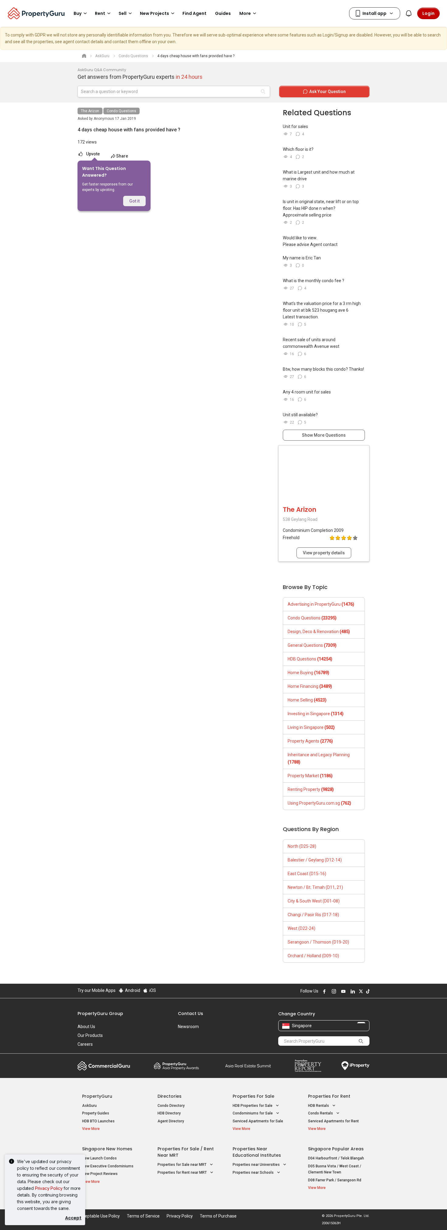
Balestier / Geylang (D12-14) (315, 860)
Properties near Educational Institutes (257, 1152)
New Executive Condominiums (107, 1166)
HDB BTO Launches (98, 1121)
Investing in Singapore (316, 713)
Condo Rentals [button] (321, 1113)
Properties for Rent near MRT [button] (183, 1172)
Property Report (307, 1066)
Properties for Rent (329, 1096)
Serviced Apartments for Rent (333, 1121)
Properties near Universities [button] (257, 1164)
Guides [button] (223, 13)
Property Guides (95, 1113)
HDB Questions (310, 659)
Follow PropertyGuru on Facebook (323, 991)
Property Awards (176, 1066)
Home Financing (310, 686)
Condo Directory (171, 1106)
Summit (248, 1066)
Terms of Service (143, 1216)
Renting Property (311, 789)
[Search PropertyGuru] (361, 1041)
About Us (86, 1026)
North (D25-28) (302, 846)
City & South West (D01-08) (314, 901)
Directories (170, 1096)
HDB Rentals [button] (319, 1106)
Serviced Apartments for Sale (258, 1121)
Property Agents (310, 741)
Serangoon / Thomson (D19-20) (318, 942)
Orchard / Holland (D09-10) (313, 955)
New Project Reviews (100, 1174)
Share (122, 156)
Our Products (90, 1035)
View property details (324, 552)
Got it (134, 201)
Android (132, 990)
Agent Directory (171, 1121)
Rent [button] (100, 13)
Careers (85, 1044)
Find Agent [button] (194, 13)
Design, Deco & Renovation (319, 631)
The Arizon (90, 111)
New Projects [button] (154, 13)
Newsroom (188, 1026)
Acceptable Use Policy (99, 1216)
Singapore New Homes (107, 1149)
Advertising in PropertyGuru (321, 604)
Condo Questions (121, 111)
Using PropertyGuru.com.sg (319, 803)
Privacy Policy (49, 1188)
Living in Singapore (311, 727)
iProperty (355, 1065)
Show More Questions (324, 435)
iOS (152, 990)
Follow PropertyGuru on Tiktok (367, 991)
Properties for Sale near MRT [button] (182, 1164)
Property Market (310, 775)
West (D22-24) (301, 928)
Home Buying (308, 672)
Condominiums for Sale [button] (253, 1113)
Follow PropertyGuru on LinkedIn (351, 991)
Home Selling (307, 700)
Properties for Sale (253, 1096)
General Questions (312, 645)
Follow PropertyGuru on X (360, 991)
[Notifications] (409, 13)
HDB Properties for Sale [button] (253, 1106)
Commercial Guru (104, 1065)
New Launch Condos (99, 1158)
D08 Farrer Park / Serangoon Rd (334, 1180)
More (245, 13)
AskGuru (89, 1106)
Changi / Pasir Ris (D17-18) (313, 914)
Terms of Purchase (218, 1216)
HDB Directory (169, 1113)
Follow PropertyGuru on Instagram (333, 991)
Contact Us (190, 1013)
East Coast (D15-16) (307, 873)
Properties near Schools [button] (254, 1172)
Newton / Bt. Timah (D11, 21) (315, 887)
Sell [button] (122, 13)
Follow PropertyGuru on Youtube (342, 991)
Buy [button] (77, 13)
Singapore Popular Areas (336, 1149)
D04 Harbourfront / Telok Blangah (336, 1158)
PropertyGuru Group (100, 1013)
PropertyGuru (97, 1096)
